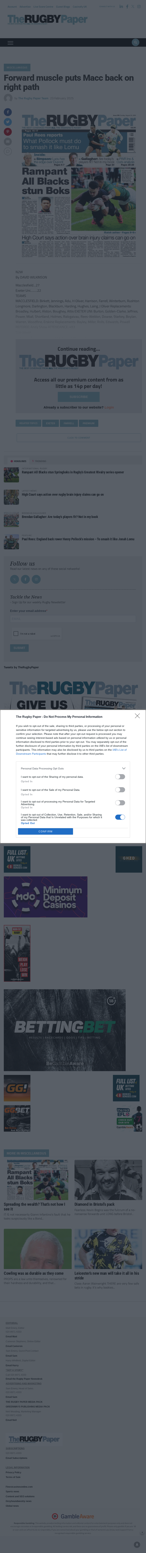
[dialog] (73, 776)
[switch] (120, 776)
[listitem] (73, 768)
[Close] (138, 717)
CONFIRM (46, 831)
